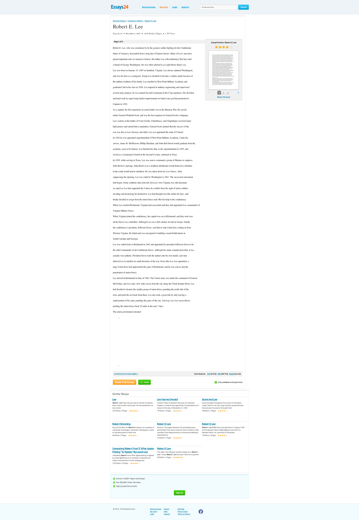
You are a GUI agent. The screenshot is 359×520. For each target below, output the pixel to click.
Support (185, 7)
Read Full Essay (124, 382)
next (238, 93)
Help (165, 511)
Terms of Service (184, 514)
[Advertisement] (177, 341)
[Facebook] (201, 513)
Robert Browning (121, 424)
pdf (219, 373)
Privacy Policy (183, 511)
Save (146, 382)
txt (208, 373)
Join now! (164, 7)
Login (174, 7)
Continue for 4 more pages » (126, 373)
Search (166, 509)
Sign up (179, 492)
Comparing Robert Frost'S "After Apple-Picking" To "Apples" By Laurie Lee (133, 450)
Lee (114, 399)
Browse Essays (148, 7)
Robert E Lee (164, 424)
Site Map (181, 509)
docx (231, 373)
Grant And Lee (209, 399)
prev (209, 93)
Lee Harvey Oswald (167, 399)
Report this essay (223, 97)
